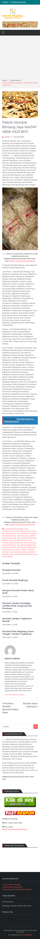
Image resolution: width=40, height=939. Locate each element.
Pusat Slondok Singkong (15, 580)
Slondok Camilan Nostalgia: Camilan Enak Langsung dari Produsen (17, 606)
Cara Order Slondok (12, 885)
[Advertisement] (20, 58)
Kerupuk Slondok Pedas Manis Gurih (18, 591)
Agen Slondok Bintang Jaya (16, 529)
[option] (25, 2)
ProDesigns (27, 935)
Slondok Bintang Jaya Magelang (22, 543)
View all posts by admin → (16, 695)
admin (7, 137)
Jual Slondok (18, 137)
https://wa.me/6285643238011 (22, 261)
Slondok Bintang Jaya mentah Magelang (19, 545)
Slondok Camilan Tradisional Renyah (16, 619)
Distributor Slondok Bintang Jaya (16, 531)
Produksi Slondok (18, 2)
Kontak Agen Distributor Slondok (18, 889)
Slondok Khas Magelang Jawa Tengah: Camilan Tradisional (18, 632)
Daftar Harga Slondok (13, 887)
